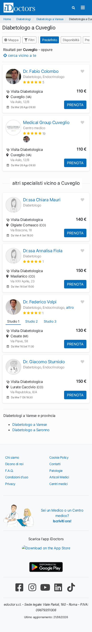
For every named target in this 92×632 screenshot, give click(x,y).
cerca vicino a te (21, 55)
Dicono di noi (14, 464)
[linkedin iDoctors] (58, 587)
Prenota (75, 105)
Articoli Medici (59, 477)
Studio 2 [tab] (31, 321)
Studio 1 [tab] (13, 321)
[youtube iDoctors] (45, 587)
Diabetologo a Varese (49, 19)
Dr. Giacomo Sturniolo (44, 361)
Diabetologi (23, 19)
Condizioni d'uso (16, 477)
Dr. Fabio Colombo (40, 71)
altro (70, 307)
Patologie (56, 470)
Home (7, 19)
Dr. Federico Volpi (39, 301)
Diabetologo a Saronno (31, 430)
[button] (33, 82)
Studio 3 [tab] (50, 321)
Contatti (54, 464)
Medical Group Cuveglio (46, 122)
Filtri (30, 40)
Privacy (10, 484)
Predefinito (49, 40)
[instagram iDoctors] (32, 587)
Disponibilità (71, 40)
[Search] (73, 7)
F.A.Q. (9, 470)
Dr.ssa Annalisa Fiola (43, 250)
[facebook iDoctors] (19, 587)
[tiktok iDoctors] (71, 587)
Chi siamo (12, 457)
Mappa (13, 40)
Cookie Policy (58, 457)
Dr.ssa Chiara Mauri (41, 199)
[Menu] (82, 7)
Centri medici (58, 484)
